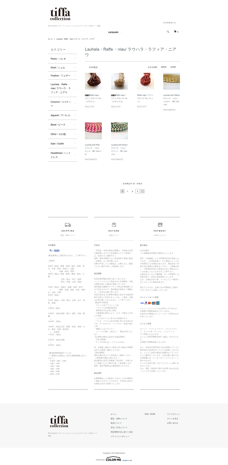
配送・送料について (119, 418)
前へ (122, 191)
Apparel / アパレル (60, 115)
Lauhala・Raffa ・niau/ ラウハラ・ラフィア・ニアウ (75, 39)
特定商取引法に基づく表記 (122, 431)
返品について (116, 423)
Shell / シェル (58, 67)
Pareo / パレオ (58, 58)
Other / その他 (58, 134)
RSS (146, 414)
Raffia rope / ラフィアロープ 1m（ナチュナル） (119, 98)
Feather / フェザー (60, 75)
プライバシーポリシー (120, 436)
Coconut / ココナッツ (61, 103)
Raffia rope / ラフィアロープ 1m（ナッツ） (145, 98)
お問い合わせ (172, 423)
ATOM (152, 414)
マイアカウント (169, 22)
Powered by (100, 460)
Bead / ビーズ (58, 124)
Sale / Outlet (57, 143)
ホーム (50, 39)
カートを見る (172, 418)
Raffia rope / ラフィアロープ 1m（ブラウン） (93, 98)
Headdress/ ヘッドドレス (61, 155)
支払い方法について (119, 427)
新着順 (173, 67)
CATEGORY (113, 32)
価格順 (164, 67)
